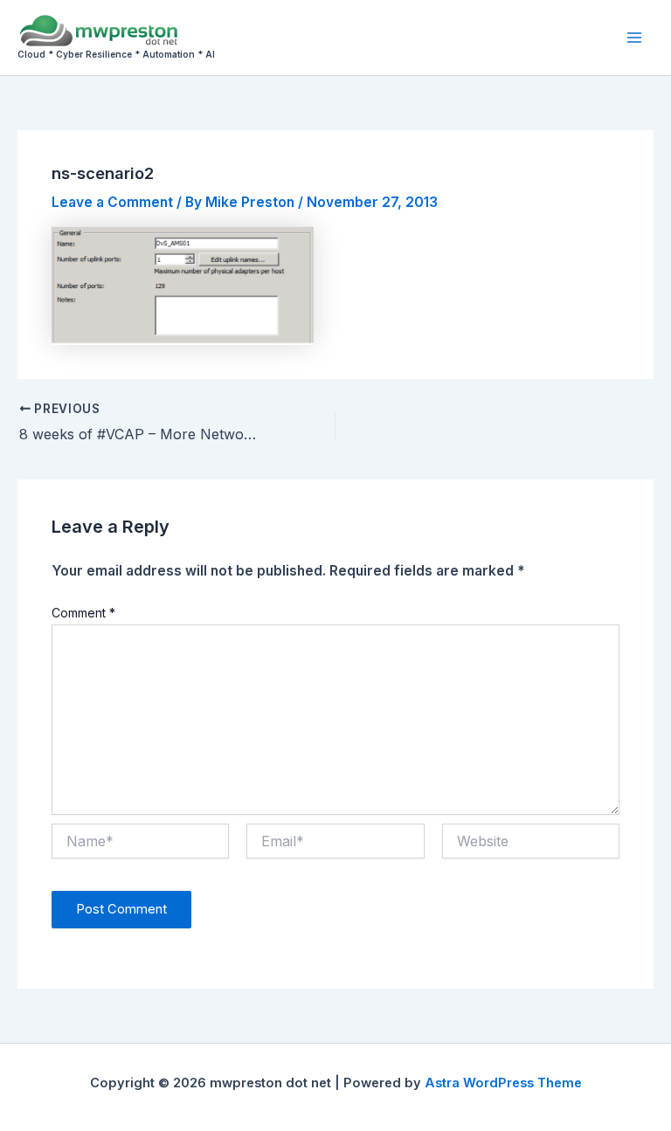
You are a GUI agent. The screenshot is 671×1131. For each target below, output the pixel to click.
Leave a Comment (112, 202)
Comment (83, 612)
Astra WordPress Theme (503, 1083)
